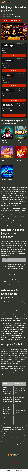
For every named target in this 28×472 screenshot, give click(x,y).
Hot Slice (19, 160)
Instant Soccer (7, 180)
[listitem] (14, 50)
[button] (24, 2)
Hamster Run (6, 160)
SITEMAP (20, 470)
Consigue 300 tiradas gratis (11, 20)
